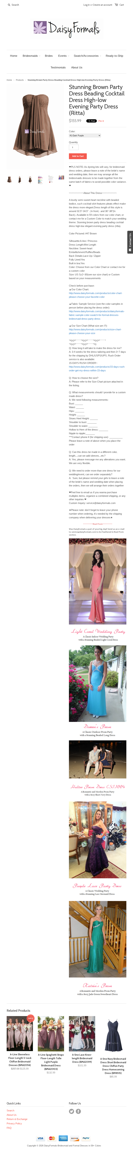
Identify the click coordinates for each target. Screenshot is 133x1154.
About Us (12, 1114)
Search (10, 1110)
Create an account (102, 4)
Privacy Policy (14, 1123)
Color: (72, 131)
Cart (122, 4)
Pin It (101, 121)
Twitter (71, 1111)
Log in (87, 4)
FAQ (9, 1127)
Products (20, 80)
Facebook (78, 1111)
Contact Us (130, 240)
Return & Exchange (17, 1119)
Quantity (73, 142)
